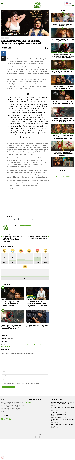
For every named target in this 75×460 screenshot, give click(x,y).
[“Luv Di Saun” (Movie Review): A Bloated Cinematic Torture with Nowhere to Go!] (62, 146)
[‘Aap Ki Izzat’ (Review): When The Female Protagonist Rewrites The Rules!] (12, 293)
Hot (2, 287)
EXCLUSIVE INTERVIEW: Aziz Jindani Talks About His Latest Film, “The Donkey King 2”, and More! (36, 304)
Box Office (4, 322)
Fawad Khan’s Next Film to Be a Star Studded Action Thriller (37, 326)
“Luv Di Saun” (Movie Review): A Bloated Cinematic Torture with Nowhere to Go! (63, 153)
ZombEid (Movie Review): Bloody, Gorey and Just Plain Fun (63, 87)
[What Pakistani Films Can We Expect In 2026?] (62, 162)
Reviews (3, 299)
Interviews (29, 299)
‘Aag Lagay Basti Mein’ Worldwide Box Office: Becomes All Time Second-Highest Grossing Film (63, 137)
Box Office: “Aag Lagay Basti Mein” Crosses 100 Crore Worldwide (62, 72)
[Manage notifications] (2, 457)
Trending (2, 310)
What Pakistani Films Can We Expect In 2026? (63, 169)
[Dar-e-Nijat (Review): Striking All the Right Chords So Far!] (62, 33)
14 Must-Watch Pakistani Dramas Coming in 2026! (63, 24)
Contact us (41, 434)
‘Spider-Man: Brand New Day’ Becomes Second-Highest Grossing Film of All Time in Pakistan (63, 56)
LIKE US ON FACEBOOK (63, 177)
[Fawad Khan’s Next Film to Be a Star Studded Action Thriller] (37, 316)
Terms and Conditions (65, 433)
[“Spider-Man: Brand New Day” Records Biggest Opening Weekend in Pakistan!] (12, 316)
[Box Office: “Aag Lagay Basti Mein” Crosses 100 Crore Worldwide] (62, 65)
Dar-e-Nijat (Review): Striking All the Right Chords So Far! (63, 40)
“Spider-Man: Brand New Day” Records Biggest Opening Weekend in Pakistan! (11, 327)
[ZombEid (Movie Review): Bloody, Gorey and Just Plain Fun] (62, 80)
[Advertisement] (31, 53)
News (27, 322)
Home (40, 433)
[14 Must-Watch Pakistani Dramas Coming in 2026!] (62, 17)
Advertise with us (54, 433)
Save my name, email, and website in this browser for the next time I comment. (22, 383)
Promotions (46, 433)
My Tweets (28, 402)
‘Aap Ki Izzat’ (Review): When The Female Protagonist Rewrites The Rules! (11, 303)
